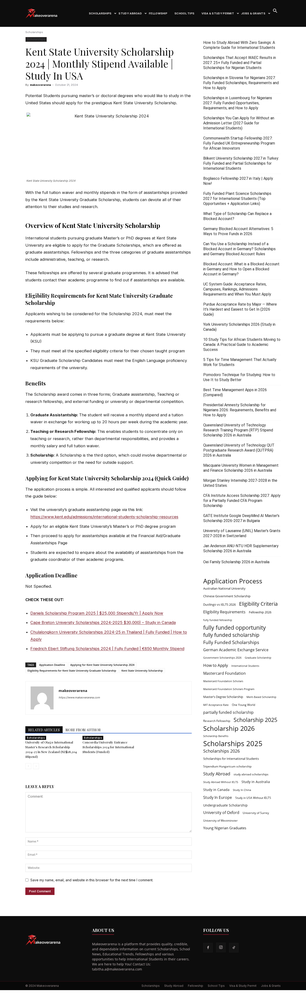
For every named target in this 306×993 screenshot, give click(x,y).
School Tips (184, 13)
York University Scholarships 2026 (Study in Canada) (239, 327)
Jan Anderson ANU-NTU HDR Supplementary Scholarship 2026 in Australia (241, 548)
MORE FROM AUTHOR (83, 730)
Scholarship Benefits (215, 736)
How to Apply (215, 665)
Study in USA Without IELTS (253, 798)
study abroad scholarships (251, 774)
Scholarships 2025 (232, 743)
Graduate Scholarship (258, 657)
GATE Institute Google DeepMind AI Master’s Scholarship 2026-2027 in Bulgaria (241, 518)
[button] (275, 11)
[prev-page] (28, 766)
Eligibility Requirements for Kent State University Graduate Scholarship (71, 670)
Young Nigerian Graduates (224, 827)
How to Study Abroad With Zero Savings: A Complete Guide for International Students (239, 45)
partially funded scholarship (228, 712)
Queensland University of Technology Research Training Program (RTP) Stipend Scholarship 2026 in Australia (238, 430)
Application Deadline (52, 665)
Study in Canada (216, 789)
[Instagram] (221, 947)
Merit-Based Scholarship (261, 697)
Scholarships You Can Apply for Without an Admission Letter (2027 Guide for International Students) (238, 123)
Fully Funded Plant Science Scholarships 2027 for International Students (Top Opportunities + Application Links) (237, 198)
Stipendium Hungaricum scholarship (227, 766)
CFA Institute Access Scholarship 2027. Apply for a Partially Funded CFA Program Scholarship (241, 500)
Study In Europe (217, 797)
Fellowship (158, 13)
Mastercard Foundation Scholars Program (228, 689)
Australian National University (224, 588)
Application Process (232, 580)
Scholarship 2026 (229, 728)
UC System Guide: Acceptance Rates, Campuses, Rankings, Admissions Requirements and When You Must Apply (237, 289)
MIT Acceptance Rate (216, 705)
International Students (245, 666)
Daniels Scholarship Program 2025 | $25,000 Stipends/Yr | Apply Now (96, 613)
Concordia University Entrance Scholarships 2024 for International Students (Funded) (108, 747)
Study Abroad (130, 13)
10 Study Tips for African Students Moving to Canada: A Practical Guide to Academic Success (241, 344)
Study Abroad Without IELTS (220, 782)
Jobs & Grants (253, 13)
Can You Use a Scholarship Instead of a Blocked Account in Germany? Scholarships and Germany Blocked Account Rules (239, 249)
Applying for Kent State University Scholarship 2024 (102, 665)
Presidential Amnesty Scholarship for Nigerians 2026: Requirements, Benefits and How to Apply (239, 410)
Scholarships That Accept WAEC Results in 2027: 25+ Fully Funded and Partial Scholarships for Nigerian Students (239, 62)
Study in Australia (255, 781)
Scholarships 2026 (221, 751)
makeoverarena (40, 85)
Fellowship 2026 (260, 612)
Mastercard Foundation (224, 673)
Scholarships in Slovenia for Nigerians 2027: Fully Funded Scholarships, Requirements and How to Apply (241, 82)
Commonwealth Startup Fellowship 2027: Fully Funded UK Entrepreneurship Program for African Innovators (239, 143)
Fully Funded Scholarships (231, 642)
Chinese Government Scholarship (227, 596)
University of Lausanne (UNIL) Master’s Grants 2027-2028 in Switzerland (241, 533)
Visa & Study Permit (218, 13)
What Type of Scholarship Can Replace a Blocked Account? (237, 216)
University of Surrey (256, 813)
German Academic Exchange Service (235, 649)
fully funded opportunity (234, 627)
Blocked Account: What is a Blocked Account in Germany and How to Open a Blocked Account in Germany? (241, 269)
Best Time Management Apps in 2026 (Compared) (235, 392)
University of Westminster (220, 820)
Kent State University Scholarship (142, 670)
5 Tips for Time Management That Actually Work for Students (239, 362)
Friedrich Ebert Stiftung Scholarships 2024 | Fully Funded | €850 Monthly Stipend (107, 648)
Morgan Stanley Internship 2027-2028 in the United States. (240, 483)
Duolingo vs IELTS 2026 (219, 604)
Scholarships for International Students (231, 758)
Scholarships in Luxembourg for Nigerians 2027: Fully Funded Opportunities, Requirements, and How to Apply (237, 103)
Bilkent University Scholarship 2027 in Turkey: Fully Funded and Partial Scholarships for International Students (241, 163)
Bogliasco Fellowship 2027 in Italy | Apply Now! (238, 181)
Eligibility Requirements (224, 612)
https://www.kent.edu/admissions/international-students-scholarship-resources (104, 516)
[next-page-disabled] (36, 766)
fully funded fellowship (217, 620)
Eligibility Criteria (258, 603)
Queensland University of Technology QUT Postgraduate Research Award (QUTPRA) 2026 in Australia (238, 450)
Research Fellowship (216, 721)
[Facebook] (208, 947)
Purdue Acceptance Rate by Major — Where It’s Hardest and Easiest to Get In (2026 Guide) (240, 309)
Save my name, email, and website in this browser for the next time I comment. (91, 880)
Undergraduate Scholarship (225, 805)
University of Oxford (221, 812)
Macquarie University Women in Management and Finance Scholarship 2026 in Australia (241, 468)
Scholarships (100, 13)
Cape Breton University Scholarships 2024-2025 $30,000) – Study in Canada (103, 622)
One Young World (243, 705)
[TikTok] (234, 947)
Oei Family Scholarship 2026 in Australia (236, 562)
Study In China (242, 790)
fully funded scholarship (231, 635)
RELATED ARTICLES (44, 730)
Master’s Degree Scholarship (223, 697)
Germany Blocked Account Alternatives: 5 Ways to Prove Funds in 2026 (238, 231)
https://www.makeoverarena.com (79, 697)
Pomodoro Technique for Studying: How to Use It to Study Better (239, 377)
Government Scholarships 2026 (222, 657)
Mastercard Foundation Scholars (223, 681)
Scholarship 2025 (255, 719)
